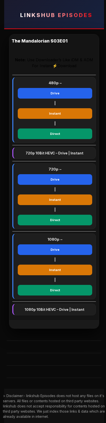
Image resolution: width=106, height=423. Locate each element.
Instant (55, 113)
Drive (55, 93)
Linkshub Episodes (56, 15)
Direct (55, 134)
